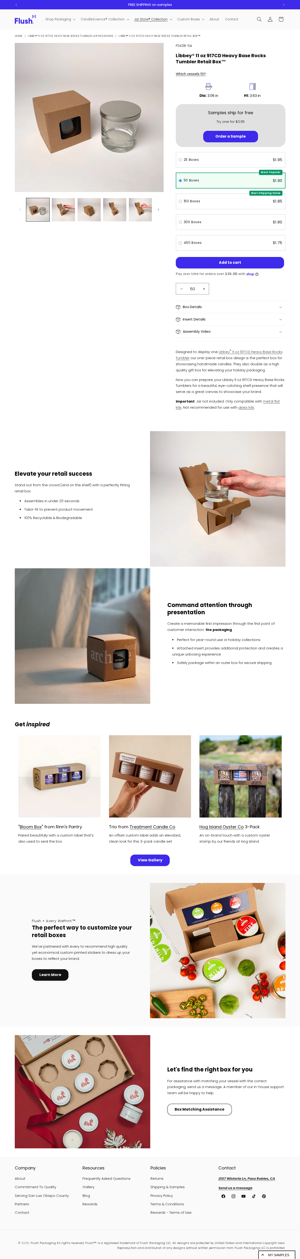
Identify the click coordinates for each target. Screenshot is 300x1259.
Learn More (50, 974)
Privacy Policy (161, 1195)
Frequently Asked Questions (106, 1178)
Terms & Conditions (167, 1204)
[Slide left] (20, 209)
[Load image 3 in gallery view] (89, 209)
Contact (22, 1212)
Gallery (88, 1187)
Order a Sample (230, 136)
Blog (86, 1195)
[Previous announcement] (16, 4)
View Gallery (150, 860)
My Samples (278, 1255)
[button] (60, 19)
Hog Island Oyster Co (221, 827)
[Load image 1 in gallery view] (37, 209)
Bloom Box (31, 827)
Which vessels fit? (191, 74)
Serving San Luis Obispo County (42, 1195)
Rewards (90, 1204)
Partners (22, 1204)
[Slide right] (158, 209)
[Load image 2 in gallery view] (63, 209)
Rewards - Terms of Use (170, 1212)
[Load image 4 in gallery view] (114, 209)
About (20, 1178)
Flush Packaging (43, 1243)
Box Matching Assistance (199, 1109)
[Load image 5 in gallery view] (140, 209)
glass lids (246, 407)
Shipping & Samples (167, 1187)
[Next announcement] (284, 4)
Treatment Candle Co (152, 827)
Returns (157, 1178)
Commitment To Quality (35, 1187)
